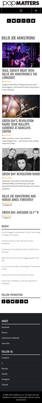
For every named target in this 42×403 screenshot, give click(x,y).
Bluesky (5, 368)
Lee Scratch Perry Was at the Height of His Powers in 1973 (21, 267)
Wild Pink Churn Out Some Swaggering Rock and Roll (20, 259)
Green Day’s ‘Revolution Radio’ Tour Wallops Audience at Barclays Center (18, 126)
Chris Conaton (8, 178)
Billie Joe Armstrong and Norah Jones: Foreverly (19, 198)
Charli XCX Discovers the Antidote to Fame (18, 275)
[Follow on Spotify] (33, 21)
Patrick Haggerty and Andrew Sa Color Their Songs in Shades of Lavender (21, 233)
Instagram (5, 379)
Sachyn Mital (7, 81)
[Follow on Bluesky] (14, 21)
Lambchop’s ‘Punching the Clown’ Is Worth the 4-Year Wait (20, 250)
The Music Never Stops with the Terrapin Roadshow (17, 242)
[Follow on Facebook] (19, 21)
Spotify (4, 374)
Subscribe (6, 343)
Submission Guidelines (10, 338)
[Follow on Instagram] (23, 21)
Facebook (5, 358)
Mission (4, 332)
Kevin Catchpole (8, 203)
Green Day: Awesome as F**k (20, 212)
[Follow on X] (9, 21)
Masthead (5, 327)
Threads (5, 385)
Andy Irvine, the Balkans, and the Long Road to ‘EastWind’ (19, 282)
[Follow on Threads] (28, 21)
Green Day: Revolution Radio (21, 173)
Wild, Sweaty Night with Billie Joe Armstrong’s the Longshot (19, 74)
